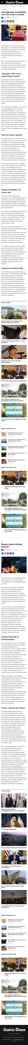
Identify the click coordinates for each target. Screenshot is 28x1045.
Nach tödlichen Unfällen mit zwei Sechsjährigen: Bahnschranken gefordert (12, 400)
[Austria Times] (14, 2)
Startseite (3, 6)
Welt (2, 541)
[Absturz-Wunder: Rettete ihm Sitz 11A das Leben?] (14, 877)
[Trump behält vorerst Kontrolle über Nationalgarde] (14, 857)
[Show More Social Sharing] (16, 21)
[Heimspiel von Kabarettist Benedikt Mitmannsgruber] (14, 352)
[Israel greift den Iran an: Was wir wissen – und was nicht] (14, 897)
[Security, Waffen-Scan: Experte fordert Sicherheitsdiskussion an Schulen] (14, 312)
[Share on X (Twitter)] (5, 21)
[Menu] (2, 2)
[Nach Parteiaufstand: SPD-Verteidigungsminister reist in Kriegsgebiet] (14, 800)
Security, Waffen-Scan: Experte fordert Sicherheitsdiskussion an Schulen (11, 321)
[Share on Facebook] (2, 21)
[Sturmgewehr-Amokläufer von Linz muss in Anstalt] (14, 32)
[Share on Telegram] (13, 21)
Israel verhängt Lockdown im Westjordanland (13, 847)
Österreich (4, 9)
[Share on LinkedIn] (10, 21)
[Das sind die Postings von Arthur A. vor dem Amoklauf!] (14, 332)
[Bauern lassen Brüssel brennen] (14, 565)
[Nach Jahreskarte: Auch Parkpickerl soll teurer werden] (14, 410)
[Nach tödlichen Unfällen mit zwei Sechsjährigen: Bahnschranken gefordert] (14, 390)
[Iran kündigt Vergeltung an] (14, 820)
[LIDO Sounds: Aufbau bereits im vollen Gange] (14, 372)
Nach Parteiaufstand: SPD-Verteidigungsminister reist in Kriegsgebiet (13, 810)
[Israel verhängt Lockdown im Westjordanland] (14, 839)
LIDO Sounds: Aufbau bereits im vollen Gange (13, 380)
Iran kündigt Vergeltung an (8, 829)
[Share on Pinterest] (8, 21)
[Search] (26, 2)
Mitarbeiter (8, 17)
